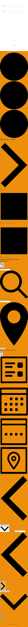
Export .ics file (3, 619)
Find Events (3, 348)
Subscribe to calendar (5, 591)
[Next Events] (0, 522)
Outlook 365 (2, 616)
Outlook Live (2, 617)
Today (1, 523)
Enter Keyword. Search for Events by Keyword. (9, 268)
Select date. (12, 531)
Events (1, 141)
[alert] (14, 207)
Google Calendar (3, 613)
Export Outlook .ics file (4, 620)
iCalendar (2, 614)
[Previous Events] (14, 520)
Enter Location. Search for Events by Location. (9, 299)
